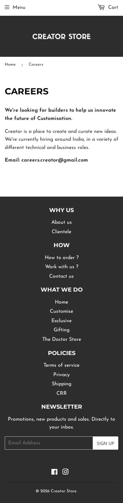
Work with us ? (61, 266)
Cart (112, 7)
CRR (61, 393)
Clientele (61, 231)
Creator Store (64, 491)
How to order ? (62, 257)
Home (10, 64)
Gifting (62, 330)
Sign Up (105, 443)
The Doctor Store (61, 339)
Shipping (62, 384)
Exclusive (61, 320)
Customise (61, 311)
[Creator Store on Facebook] (54, 473)
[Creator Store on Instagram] (65, 473)
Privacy (61, 374)
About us (61, 222)
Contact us (61, 276)
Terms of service (61, 365)
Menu (19, 7)
